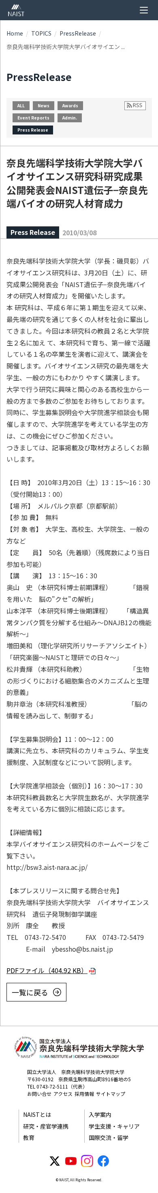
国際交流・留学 (108, 1137)
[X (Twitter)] (55, 1161)
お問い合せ (39, 1093)
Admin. (69, 118)
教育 (28, 1137)
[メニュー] (144, 10)
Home (14, 33)
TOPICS (41, 33)
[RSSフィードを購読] (135, 105)
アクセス (63, 1093)
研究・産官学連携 (45, 1126)
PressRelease (78, 33)
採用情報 (84, 1093)
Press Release (32, 130)
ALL (21, 105)
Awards (70, 105)
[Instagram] (87, 1161)
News (43, 105)
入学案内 (100, 1114)
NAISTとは (37, 1114)
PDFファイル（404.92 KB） (47, 970)
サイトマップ (110, 1093)
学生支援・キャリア (114, 1126)
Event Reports (33, 118)
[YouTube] (71, 1161)
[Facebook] (103, 1161)
